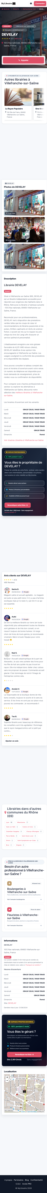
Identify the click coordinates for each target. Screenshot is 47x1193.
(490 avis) (18, 39)
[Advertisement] (23, 151)
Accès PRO (26, 1184)
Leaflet (23, 1111)
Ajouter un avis (11, 741)
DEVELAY (12, 1003)
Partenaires (18, 1180)
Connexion (40, 3)
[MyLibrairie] (11, 3)
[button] (24, 1091)
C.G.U (18, 1184)
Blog (27, 1180)
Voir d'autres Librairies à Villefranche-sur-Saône (24, 440)
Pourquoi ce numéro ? (33, 965)
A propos (8, 1180)
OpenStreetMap (32, 1111)
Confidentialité (36, 1180)
